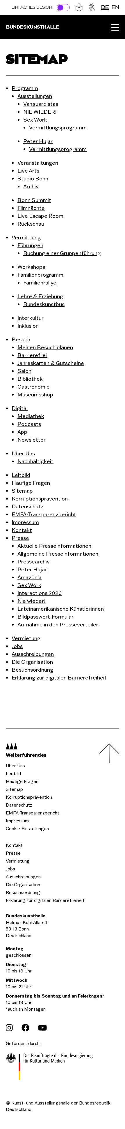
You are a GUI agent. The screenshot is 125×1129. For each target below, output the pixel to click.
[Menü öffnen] (115, 27)
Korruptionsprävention (29, 797)
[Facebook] (25, 1028)
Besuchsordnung (23, 892)
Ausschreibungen (23, 876)
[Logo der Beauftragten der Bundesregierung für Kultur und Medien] (49, 1067)
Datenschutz (19, 805)
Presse (13, 853)
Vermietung (18, 861)
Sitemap (14, 789)
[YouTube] (42, 1028)
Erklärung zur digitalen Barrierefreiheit (45, 900)
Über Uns (15, 765)
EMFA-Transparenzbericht (32, 813)
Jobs (10, 869)
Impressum (17, 821)
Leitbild (13, 773)
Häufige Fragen (22, 781)
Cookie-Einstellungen (27, 828)
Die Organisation (23, 884)
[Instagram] (9, 1028)
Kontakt (14, 845)
